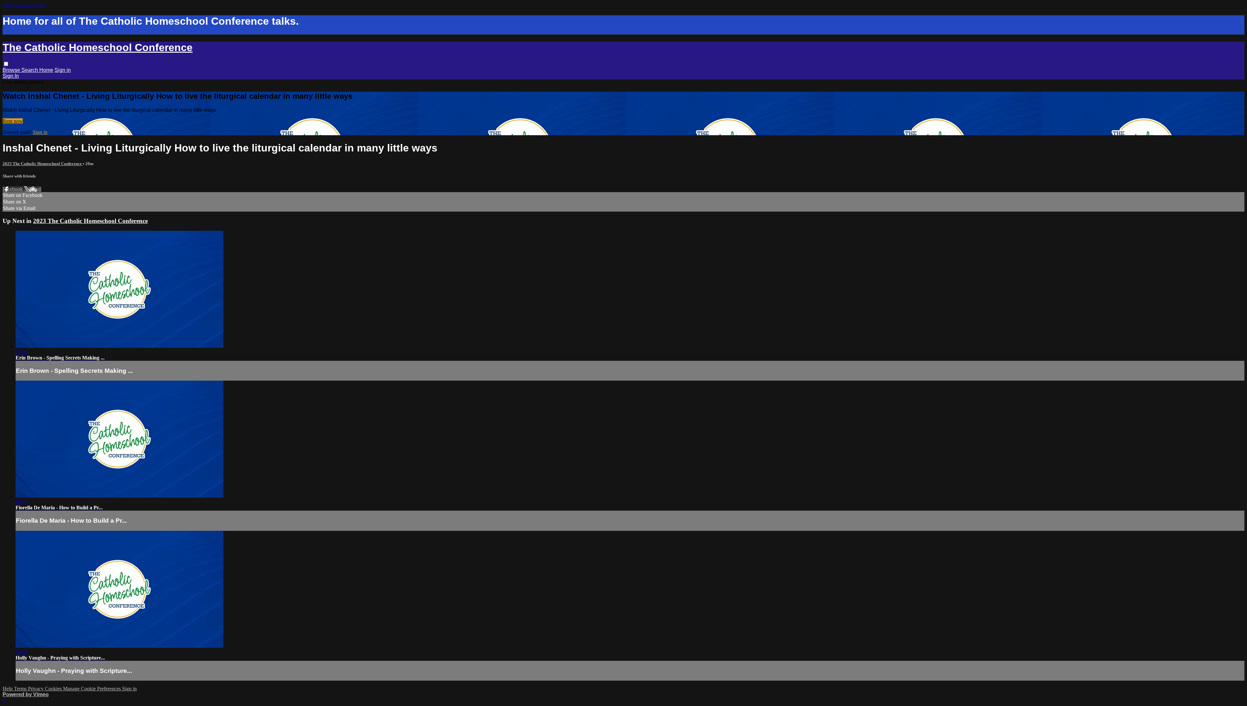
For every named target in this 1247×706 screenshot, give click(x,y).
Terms (21, 688)
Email (35, 189)
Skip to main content (24, 5)
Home (46, 70)
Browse (12, 70)
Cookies (54, 688)
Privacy (36, 688)
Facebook (13, 189)
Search (30, 70)
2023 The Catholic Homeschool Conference (43, 163)
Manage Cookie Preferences (92, 688)
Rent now (13, 121)
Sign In (11, 76)
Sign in (63, 70)
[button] (6, 64)
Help (8, 688)
